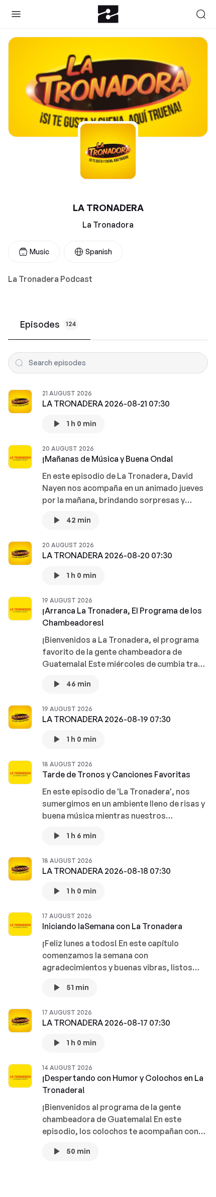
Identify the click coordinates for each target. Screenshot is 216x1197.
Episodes (48, 324)
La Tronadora (108, 225)
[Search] (201, 14)
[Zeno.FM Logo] (108, 14)
